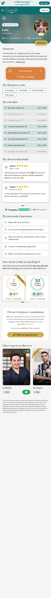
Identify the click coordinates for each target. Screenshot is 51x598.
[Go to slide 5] (29, 302)
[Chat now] (26, 392)
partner (14, 412)
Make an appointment (27, 334)
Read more (20, 62)
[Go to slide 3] (26, 205)
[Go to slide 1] (22, 205)
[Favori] (27, 355)
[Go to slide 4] (27, 302)
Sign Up (44, 10)
